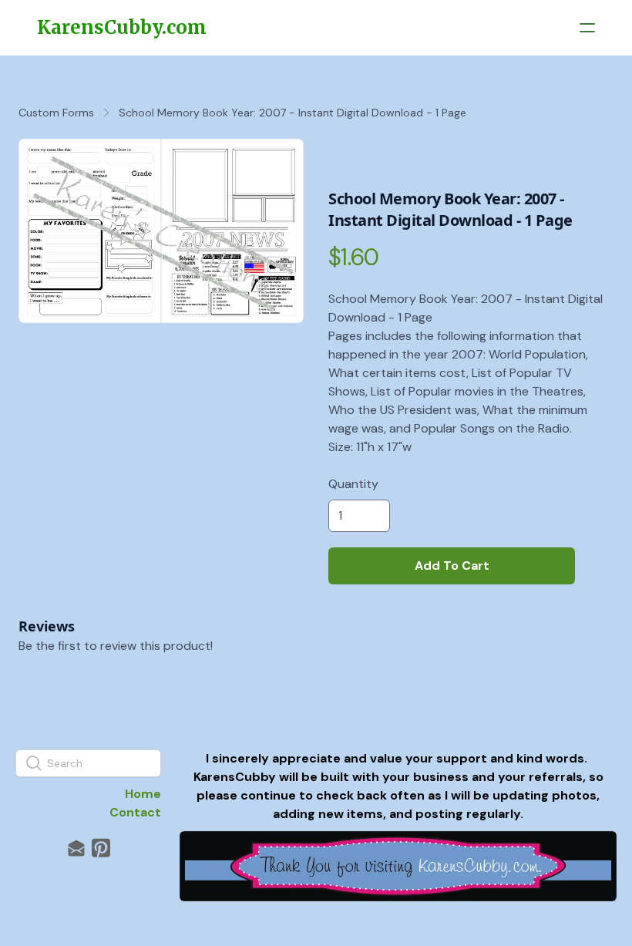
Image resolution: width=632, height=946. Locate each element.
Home (143, 794)
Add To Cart (452, 565)
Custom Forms (56, 113)
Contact (135, 812)
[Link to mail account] (76, 847)
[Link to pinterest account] (101, 847)
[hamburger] (587, 28)
